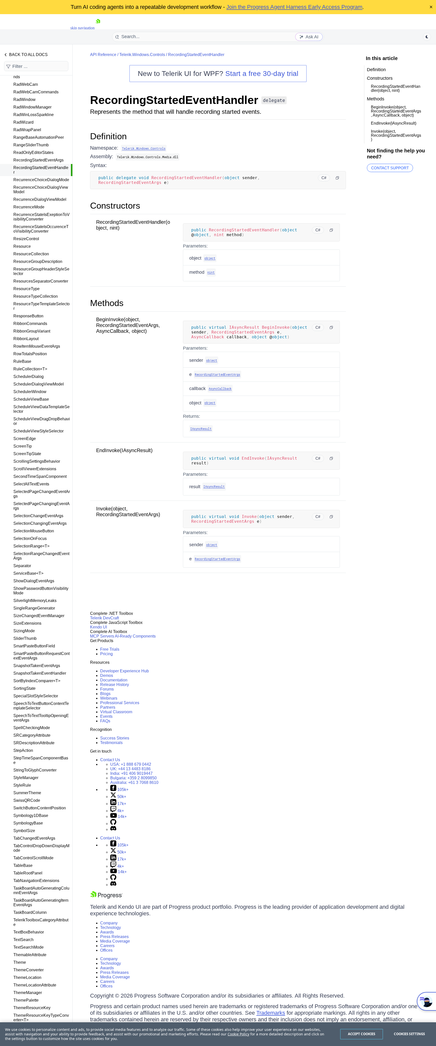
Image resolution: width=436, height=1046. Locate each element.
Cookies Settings (409, 1034)
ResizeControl (26, 239)
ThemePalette (26, 1000)
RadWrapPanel (27, 130)
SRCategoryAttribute (31, 735)
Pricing (106, 654)
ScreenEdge (24, 438)
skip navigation (82, 28)
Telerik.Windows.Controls (142, 54)
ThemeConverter (28, 970)
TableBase (23, 865)
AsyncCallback (220, 389)
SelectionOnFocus (30, 538)
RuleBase (22, 361)
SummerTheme (27, 793)
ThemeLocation (27, 977)
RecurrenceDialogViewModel (39, 199)
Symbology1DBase (30, 815)
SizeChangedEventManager (38, 616)
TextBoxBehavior (28, 932)
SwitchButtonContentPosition (39, 808)
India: (131, 773)
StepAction (23, 750)
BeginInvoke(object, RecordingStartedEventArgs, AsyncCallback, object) (128, 325)
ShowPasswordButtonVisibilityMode (40, 590)
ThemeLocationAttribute (34, 985)
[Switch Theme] (427, 37)
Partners (107, 707)
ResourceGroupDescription (37, 261)
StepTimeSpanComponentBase (40, 760)
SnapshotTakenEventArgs (36, 666)
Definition (108, 136)
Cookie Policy (238, 1034)
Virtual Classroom (116, 712)
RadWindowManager (32, 107)
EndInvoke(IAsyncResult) (124, 450)
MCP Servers (102, 636)
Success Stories (114, 738)
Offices (106, 950)
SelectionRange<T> (31, 546)
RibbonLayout (26, 339)
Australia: (134, 782)
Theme (19, 962)
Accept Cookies (361, 1034)
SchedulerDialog (28, 376)
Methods (107, 303)
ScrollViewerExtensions (34, 469)
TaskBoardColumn (30, 912)
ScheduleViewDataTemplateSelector (41, 409)
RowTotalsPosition (30, 354)
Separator (22, 566)
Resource (22, 246)
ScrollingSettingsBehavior (36, 461)
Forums (107, 689)
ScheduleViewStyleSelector (38, 431)
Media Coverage (115, 941)
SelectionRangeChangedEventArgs (41, 556)
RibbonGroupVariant (31, 331)
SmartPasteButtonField (34, 646)
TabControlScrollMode (33, 858)
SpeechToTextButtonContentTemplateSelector (41, 705)
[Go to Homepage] (98, 28)
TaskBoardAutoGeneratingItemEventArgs (40, 902)
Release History (114, 684)
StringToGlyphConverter (35, 770)
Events (106, 716)
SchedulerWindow (29, 392)
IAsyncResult (201, 429)
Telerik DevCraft (104, 618)
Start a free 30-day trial (261, 73)
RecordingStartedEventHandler (40, 170)
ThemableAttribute (29, 955)
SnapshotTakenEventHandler (39, 673)
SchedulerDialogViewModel (38, 384)
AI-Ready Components (135, 636)
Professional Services (119, 703)
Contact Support (390, 168)
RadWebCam (25, 84)
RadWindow (24, 99)
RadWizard (23, 122)
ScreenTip (22, 446)
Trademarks (270, 1013)
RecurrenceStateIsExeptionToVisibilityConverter (41, 216)
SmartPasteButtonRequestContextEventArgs (41, 655)
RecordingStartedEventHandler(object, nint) (395, 88)
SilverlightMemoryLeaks (35, 600)
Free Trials (109, 649)
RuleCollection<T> (30, 369)
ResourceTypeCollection (35, 296)
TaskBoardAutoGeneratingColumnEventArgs (41, 890)
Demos (106, 675)
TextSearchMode (28, 947)
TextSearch (23, 940)
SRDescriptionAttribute (33, 743)
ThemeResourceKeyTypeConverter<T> (41, 1017)
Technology (110, 927)
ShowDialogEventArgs (33, 581)
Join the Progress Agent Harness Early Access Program (294, 7)
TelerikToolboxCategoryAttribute (40, 922)
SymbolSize (24, 831)
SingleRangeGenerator (34, 608)
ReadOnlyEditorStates (33, 152)
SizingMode (24, 631)
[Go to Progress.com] (106, 897)
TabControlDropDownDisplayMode (41, 848)
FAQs (105, 721)
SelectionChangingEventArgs (40, 523)
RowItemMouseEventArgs (36, 346)
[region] (218, 1034)
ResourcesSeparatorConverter (40, 281)
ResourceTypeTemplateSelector (41, 306)
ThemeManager (27, 992)
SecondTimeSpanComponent (40, 476)
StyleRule (22, 785)
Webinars (108, 698)
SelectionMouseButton (33, 531)
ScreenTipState (27, 454)
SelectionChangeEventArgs (38, 516)
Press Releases (114, 936)
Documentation (113, 680)
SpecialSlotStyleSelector (35, 696)
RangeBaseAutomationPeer (38, 137)
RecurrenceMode (28, 207)
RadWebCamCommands (36, 92)
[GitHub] (113, 823)
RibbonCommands (30, 323)
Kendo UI (98, 627)
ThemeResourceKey (31, 1008)
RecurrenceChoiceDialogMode (41, 180)
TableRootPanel (27, 873)
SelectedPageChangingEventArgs (41, 506)
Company (109, 923)
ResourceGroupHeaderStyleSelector (41, 271)
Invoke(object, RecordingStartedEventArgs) (128, 511)
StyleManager (25, 778)
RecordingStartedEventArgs (38, 160)
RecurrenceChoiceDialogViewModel (40, 189)
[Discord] (113, 829)
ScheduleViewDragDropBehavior (41, 421)
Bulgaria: (133, 778)
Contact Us (110, 760)
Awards (107, 932)
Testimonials (111, 742)
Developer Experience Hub (124, 671)
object (209, 258)
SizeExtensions (27, 623)
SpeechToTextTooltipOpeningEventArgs (41, 717)
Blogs (105, 694)
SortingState (24, 688)
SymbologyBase (28, 823)
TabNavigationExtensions (36, 880)
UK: (130, 769)
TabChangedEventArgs (34, 838)
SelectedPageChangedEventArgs (41, 493)
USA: (130, 764)
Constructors (115, 205)
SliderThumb (25, 638)
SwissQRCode (26, 800)
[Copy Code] (337, 178)
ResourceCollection (31, 254)
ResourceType (26, 289)
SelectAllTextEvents (31, 484)
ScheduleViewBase (31, 399)
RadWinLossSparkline (33, 115)
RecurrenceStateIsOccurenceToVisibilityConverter (41, 229)
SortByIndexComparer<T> (36, 681)
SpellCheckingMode (31, 728)
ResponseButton (28, 316)
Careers (107, 946)
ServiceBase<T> (28, 573)
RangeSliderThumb (31, 145)
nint (211, 272)
